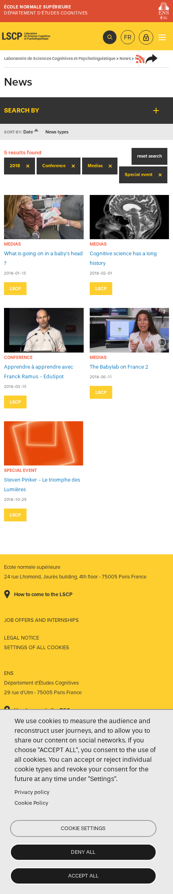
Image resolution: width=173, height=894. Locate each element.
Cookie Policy (31, 803)
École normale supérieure (37, 7)
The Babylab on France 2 (119, 367)
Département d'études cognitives (46, 13)
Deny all (83, 852)
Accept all (83, 875)
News (125, 58)
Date (31, 132)
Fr (128, 37)
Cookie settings (83, 828)
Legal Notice (21, 638)
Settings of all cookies (36, 647)
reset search (149, 156)
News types (56, 132)
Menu (162, 37)
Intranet (146, 37)
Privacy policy (31, 792)
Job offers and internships (41, 620)
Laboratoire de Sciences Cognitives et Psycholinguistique (26, 36)
